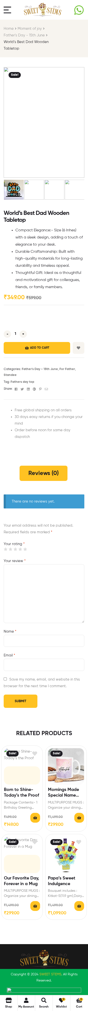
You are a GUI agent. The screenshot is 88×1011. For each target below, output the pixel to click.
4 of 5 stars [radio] (20, 549)
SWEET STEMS (50, 974)
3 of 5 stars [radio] (15, 549)
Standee (10, 375)
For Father (67, 369)
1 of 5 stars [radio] (5, 549)
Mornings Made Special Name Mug (63, 793)
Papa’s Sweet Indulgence (61, 881)
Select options (79, 818)
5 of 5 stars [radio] (25, 549)
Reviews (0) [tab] (43, 473)
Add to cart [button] (35, 818)
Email (9, 655)
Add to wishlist (78, 348)
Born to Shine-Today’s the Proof (21, 793)
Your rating (14, 544)
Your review (15, 561)
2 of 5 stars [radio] (10, 549)
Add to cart (39, 347)
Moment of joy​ (30, 28)
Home (9, 28)
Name (10, 631)
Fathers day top (22, 382)
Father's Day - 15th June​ (24, 35)
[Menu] (7, 9)
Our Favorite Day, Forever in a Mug (21, 881)
